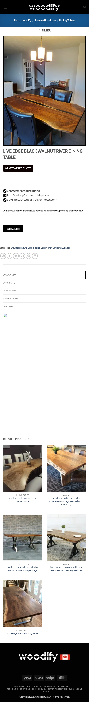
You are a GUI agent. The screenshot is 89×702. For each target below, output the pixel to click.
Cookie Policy (39, 688)
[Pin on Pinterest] (28, 256)
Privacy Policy (35, 686)
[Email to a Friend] (22, 256)
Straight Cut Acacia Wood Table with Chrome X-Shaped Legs (22, 569)
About (79, 688)
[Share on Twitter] (16, 256)
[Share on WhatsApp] (3, 256)
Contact (45, 691)
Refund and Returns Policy (59, 686)
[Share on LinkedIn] (35, 256)
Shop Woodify (22, 20)
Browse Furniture (45, 20)
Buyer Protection (57, 688)
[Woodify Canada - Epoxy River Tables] (44, 7)
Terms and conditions (18, 688)
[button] (5, 7)
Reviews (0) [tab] (9, 282)
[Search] (84, 7)
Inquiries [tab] (8, 306)
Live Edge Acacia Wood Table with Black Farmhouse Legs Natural (66, 569)
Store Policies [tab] (10, 298)
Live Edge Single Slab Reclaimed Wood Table (23, 500)
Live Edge (65, 248)
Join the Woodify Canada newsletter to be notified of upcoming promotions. (43, 210)
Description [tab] (9, 274)
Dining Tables (67, 20)
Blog (71, 688)
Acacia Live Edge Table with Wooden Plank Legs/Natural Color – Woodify (66, 501)
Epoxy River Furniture (51, 248)
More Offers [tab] (9, 290)
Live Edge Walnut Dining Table (22, 633)
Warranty (19, 686)
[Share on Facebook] (9, 256)
